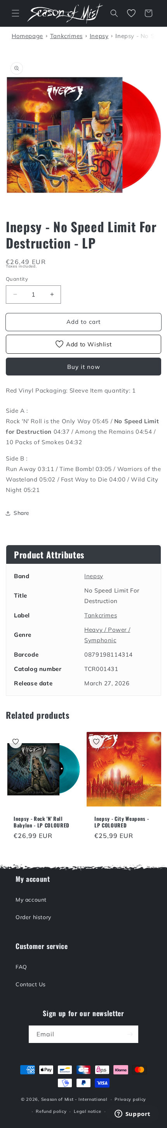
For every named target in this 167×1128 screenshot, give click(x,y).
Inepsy (93, 576)
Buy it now (83, 366)
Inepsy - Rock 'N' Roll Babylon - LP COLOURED (42, 822)
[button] (15, 13)
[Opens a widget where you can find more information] (132, 1114)
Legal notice (87, 1111)
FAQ (21, 966)
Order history (33, 917)
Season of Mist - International (74, 1099)
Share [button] (22, 512)
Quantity (17, 279)
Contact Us (31, 984)
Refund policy (51, 1111)
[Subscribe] (129, 1034)
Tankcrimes (100, 615)
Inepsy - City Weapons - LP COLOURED (121, 822)
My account (31, 899)
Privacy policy (130, 1099)
